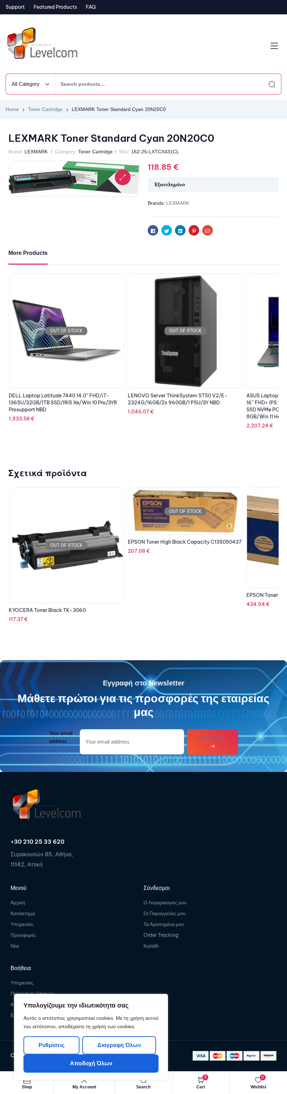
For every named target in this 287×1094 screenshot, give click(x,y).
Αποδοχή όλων (91, 1063)
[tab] (28, 253)
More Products (28, 253)
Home (12, 109)
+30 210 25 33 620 (37, 841)
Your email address (60, 737)
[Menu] (274, 46)
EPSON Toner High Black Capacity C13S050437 (65, 542)
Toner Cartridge (45, 109)
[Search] (265, 84)
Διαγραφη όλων (119, 1045)
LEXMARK (36, 151)
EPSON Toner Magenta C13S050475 (170, 595)
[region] (91, 1037)
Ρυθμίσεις (51, 1045)
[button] (123, 177)
